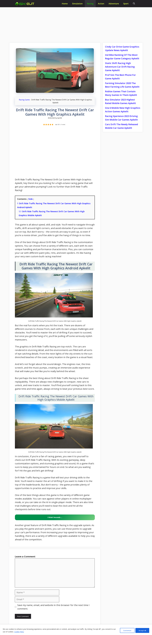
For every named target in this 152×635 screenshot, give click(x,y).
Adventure (114, 3)
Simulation (77, 3)
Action (101, 3)
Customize (127, 630)
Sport (126, 3)
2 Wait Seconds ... (55, 517)
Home (65, 3)
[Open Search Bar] (134, 3)
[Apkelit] (25, 4)
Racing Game (24, 99)
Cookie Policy (19, 632)
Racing (90, 3)
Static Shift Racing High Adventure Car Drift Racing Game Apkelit (120, 67)
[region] (76, 629)
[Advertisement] (76, 23)
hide (30, 199)
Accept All (142, 630)
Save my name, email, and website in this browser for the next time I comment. (53, 607)
